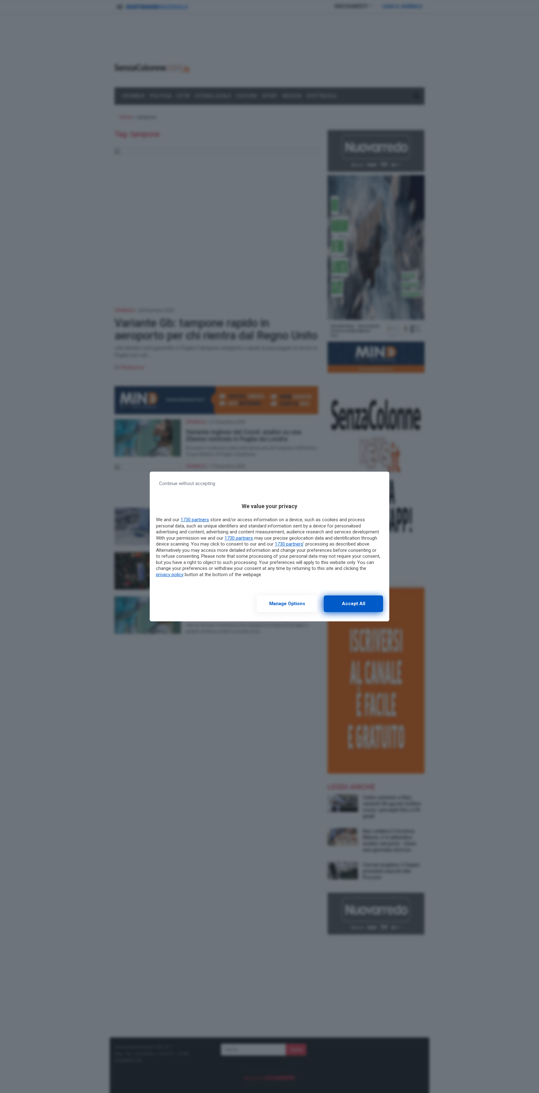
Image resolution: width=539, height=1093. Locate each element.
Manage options (287, 603)
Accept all (353, 603)
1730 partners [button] (195, 519)
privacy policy (169, 574)
